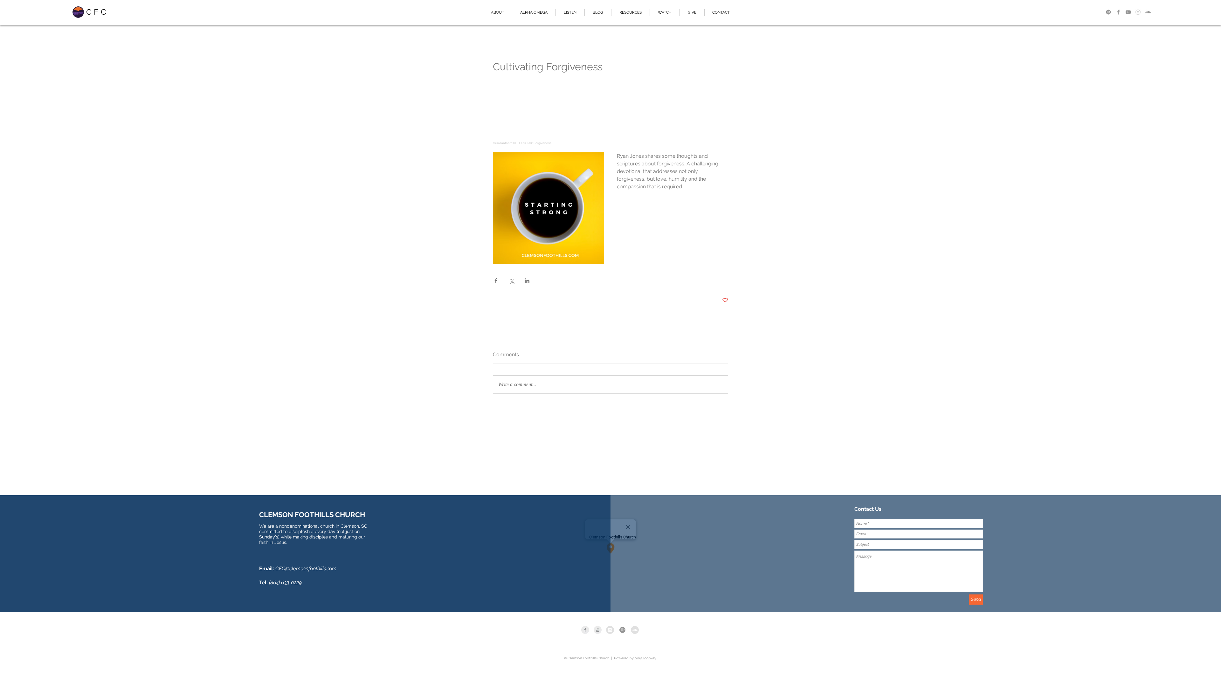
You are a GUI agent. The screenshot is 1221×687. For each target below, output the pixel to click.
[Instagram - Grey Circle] (610, 630)
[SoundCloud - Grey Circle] (635, 630)
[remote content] (610, 116)
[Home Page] (78, 12)
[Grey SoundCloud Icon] (1148, 12)
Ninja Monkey (645, 658)
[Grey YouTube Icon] (1128, 12)
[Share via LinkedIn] (527, 281)
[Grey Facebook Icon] (1118, 12)
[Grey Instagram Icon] (1138, 12)
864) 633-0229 (286, 582)
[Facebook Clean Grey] (585, 630)
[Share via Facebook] (496, 281)
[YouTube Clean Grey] (598, 630)
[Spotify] (1108, 12)
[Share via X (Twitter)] (511, 281)
